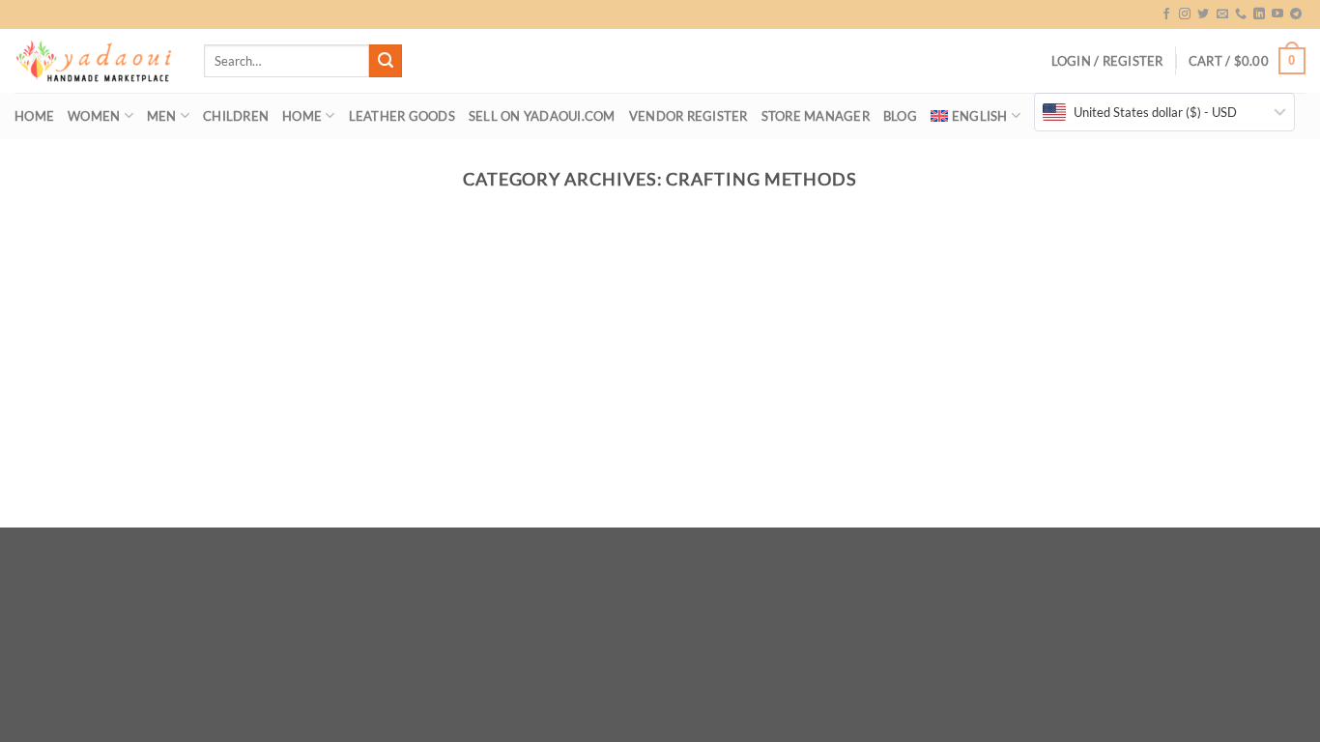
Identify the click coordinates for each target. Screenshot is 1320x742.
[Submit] (385, 60)
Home (34, 116)
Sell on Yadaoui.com (542, 116)
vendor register (688, 116)
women (94, 116)
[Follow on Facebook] (1166, 14)
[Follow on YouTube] (1277, 14)
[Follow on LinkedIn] (1259, 14)
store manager (815, 116)
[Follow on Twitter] (1203, 14)
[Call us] (1241, 14)
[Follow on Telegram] (1296, 14)
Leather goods (402, 116)
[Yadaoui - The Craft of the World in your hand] (94, 61)
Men (162, 116)
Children (236, 116)
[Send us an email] (1222, 14)
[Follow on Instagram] (1185, 14)
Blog (900, 116)
